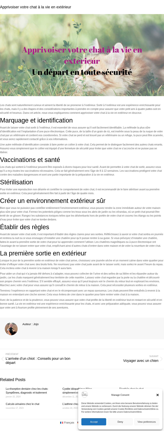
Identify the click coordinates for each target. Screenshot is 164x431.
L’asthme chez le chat (74, 404)
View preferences (147, 421)
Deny (120, 421)
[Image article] (1, 389)
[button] (157, 395)
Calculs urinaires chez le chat (22, 404)
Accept (94, 421)
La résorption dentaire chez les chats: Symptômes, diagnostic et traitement (27, 390)
